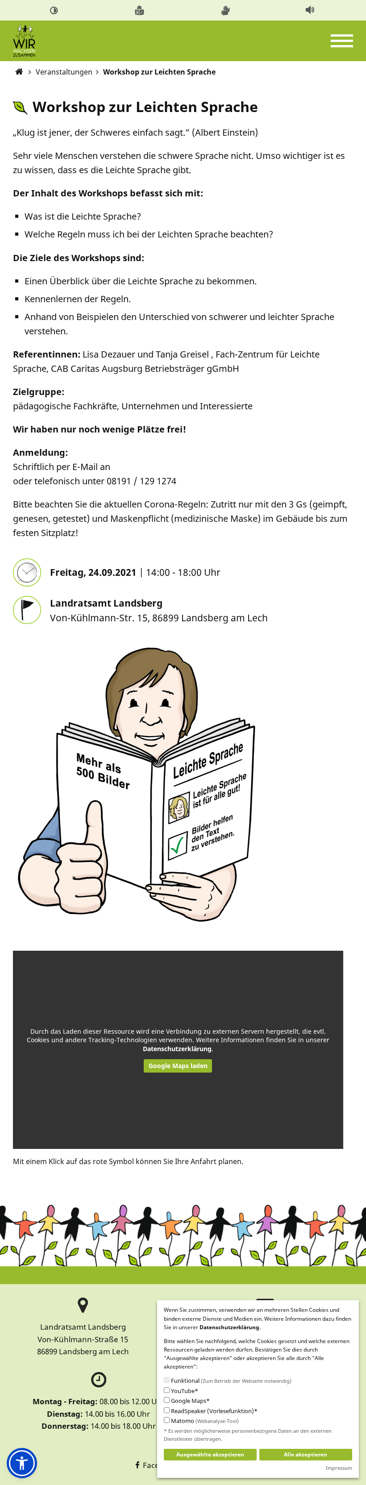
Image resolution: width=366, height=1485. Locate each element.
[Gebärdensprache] (226, 9)
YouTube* (184, 1391)
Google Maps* (190, 1401)
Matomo (204, 1421)
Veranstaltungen (64, 72)
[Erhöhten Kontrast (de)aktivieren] (56, 9)
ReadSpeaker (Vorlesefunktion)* (214, 1411)
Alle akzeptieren (305, 1454)
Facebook (160, 1465)
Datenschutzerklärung (177, 1048)
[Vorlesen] (311, 9)
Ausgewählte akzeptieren (210, 1454)
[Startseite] (19, 72)
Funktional (230, 1381)
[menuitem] (55, 10)
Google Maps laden (178, 1065)
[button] (22, 1463)
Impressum (339, 1467)
